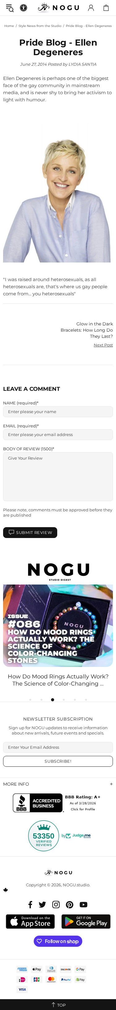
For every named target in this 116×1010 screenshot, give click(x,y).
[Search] (10, 8)
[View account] (91, 7)
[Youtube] (83, 904)
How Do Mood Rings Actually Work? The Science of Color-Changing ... (58, 680)
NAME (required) (20, 402)
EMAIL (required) (20, 425)
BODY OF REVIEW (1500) (28, 448)
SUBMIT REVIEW (34, 532)
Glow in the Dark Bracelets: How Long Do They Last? (87, 330)
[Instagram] (56, 904)
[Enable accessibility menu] (23, 7)
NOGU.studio (58, 7)
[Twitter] (42, 904)
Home (9, 26)
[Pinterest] (69, 904)
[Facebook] (30, 904)
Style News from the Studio (40, 26)
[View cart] (106, 7)
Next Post (103, 344)
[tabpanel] (58, 622)
